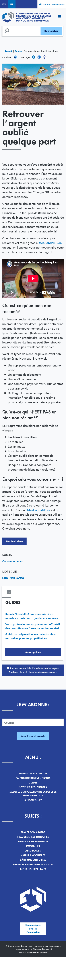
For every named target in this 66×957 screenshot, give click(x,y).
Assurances (33, 850)
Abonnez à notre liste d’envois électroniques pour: (34, 670)
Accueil (8, 51)
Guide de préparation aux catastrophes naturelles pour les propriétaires (30, 636)
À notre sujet (33, 800)
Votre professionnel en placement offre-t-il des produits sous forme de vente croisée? (32, 626)
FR (11, 4)
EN (4, 4)
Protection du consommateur (33, 864)
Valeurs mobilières (33, 855)
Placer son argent (33, 832)
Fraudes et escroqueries (33, 836)
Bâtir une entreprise (33, 859)
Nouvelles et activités (33, 773)
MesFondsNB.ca (50, 242)
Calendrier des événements (33, 778)
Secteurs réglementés (33, 787)
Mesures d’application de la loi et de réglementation (33, 793)
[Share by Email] (44, 57)
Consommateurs (12, 561)
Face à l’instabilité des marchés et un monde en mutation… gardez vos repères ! (32, 616)
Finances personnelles (33, 841)
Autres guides (33, 652)
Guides (18, 51)
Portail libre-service (53, 4)
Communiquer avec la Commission (33, 928)
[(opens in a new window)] (34, 57)
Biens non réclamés (13, 578)
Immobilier (33, 846)
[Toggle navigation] (59, 17)
